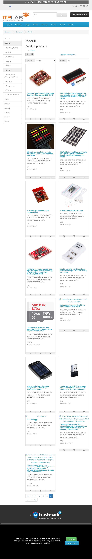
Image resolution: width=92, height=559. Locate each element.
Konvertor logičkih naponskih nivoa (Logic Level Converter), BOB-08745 (40, 94)
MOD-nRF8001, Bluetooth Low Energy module (38, 211)
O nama (53, 25)
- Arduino (8, 52)
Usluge (27, 25)
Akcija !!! (9, 25)
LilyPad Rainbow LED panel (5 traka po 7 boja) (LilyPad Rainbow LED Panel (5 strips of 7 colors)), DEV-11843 (73, 154)
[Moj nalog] (76, 6)
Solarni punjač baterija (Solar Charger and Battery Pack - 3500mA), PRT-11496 (38, 387)
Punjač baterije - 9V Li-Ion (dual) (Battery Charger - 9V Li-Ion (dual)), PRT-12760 (73, 270)
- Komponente (9, 86)
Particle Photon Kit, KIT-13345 (71, 211)
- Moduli (7, 70)
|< (28, 496)
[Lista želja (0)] (81, 6)
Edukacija (45, 25)
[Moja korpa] (84, 6)
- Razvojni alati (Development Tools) (11, 76)
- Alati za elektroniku (11, 95)
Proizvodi (18, 25)
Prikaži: (62, 60)
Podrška (35, 25)
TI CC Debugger (32, 420)
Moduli (30, 32)
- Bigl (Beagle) (9, 57)
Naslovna (8, 32)
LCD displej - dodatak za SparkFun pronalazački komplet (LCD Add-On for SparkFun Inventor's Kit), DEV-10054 (73, 95)
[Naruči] (87, 6)
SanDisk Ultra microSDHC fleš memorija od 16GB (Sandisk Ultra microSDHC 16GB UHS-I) (39, 329)
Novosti (70, 25)
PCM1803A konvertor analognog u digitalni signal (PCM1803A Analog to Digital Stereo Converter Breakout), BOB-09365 (39, 271)
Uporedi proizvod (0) (68, 55)
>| (35, 500)
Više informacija (71, 543)
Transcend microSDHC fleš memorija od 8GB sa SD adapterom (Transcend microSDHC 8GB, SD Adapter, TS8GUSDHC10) (73, 427)
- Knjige (7, 65)
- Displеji (7, 61)
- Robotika (8, 81)
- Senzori (7, 90)
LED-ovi (32, 50)
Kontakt (62, 25)
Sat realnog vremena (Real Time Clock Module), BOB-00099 (72, 306)
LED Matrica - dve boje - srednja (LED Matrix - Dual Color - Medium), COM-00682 (40, 153)
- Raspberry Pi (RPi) (11, 48)
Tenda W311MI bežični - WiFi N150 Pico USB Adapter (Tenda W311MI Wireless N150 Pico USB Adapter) (73, 387)
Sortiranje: (30, 60)
